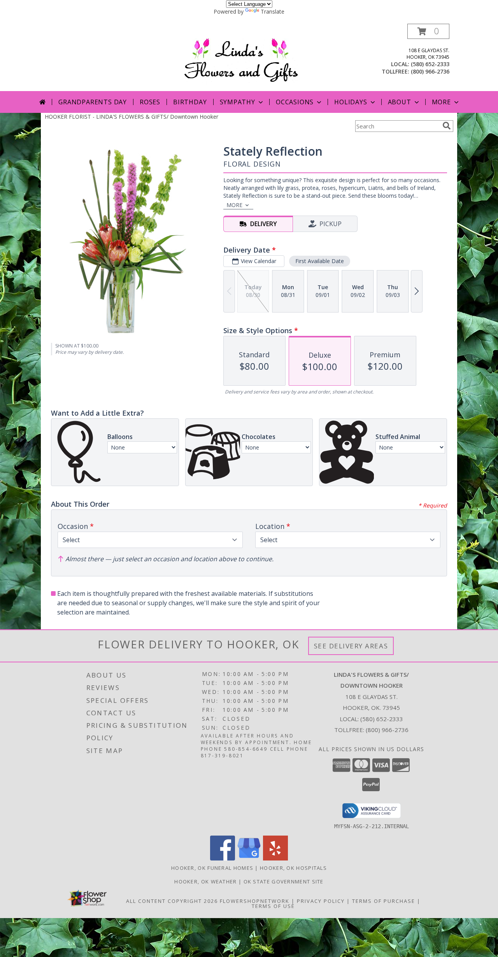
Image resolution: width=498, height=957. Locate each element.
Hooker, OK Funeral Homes (212, 867)
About (399, 102)
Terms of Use (273, 906)
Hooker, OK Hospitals (293, 867)
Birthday (190, 102)
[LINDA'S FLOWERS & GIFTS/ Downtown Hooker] (251, 57)
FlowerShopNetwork (254, 900)
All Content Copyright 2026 (172, 900)
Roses (150, 102)
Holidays (350, 102)
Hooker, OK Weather (205, 881)
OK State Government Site (284, 881)
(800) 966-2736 (430, 71)
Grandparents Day (92, 102)
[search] (446, 125)
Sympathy (237, 102)
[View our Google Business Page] (249, 858)
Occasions (295, 102)
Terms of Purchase (383, 900)
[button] (428, 31)
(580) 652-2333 (430, 64)
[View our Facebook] (222, 858)
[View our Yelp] (275, 858)
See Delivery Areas (351, 645)
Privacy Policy (321, 900)
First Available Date (319, 261)
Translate (272, 11)
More (441, 102)
